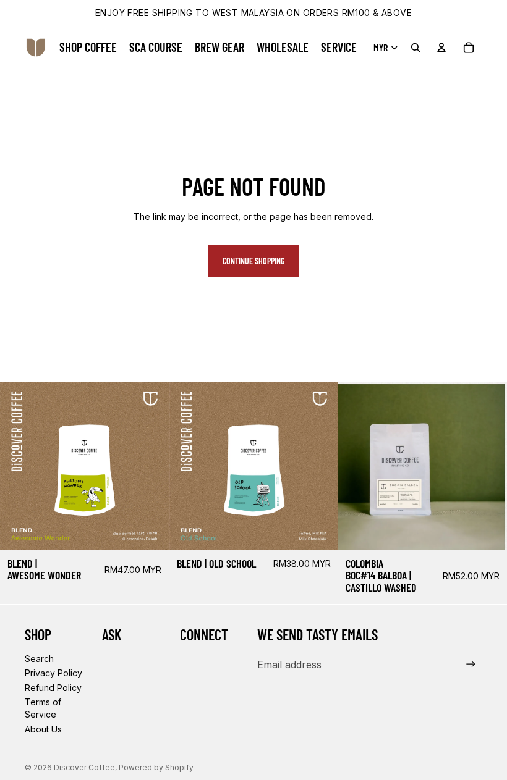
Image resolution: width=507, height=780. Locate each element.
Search (39, 658)
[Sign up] (470, 664)
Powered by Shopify (156, 767)
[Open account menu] (441, 47)
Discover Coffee (84, 767)
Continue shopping (253, 261)
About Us (43, 729)
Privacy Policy (53, 673)
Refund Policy (53, 687)
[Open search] (415, 47)
